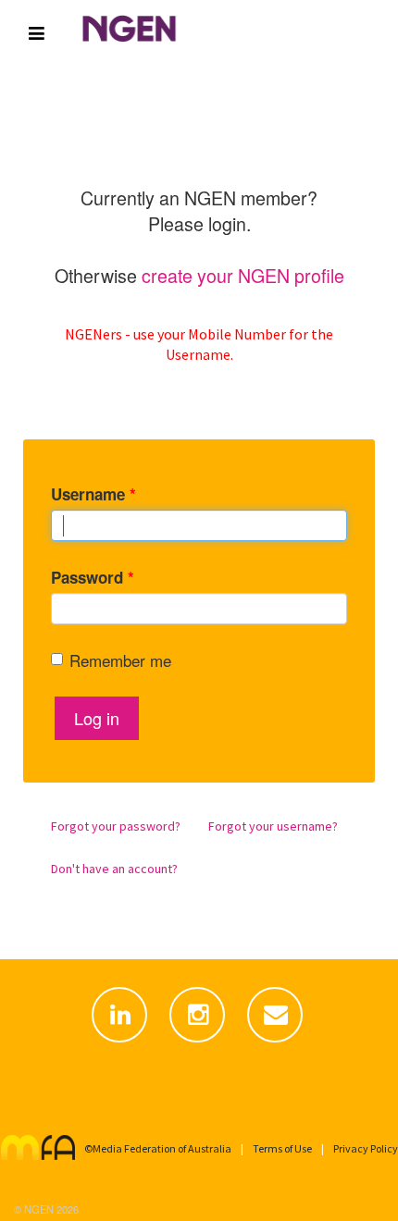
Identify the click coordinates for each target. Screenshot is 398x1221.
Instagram (199, 1042)
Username (93, 494)
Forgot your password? (115, 826)
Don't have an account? (114, 868)
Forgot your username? (273, 826)
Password (92, 577)
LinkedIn (121, 1042)
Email (277, 1042)
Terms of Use (282, 1148)
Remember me (120, 660)
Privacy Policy (365, 1148)
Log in (96, 718)
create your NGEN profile (243, 275)
